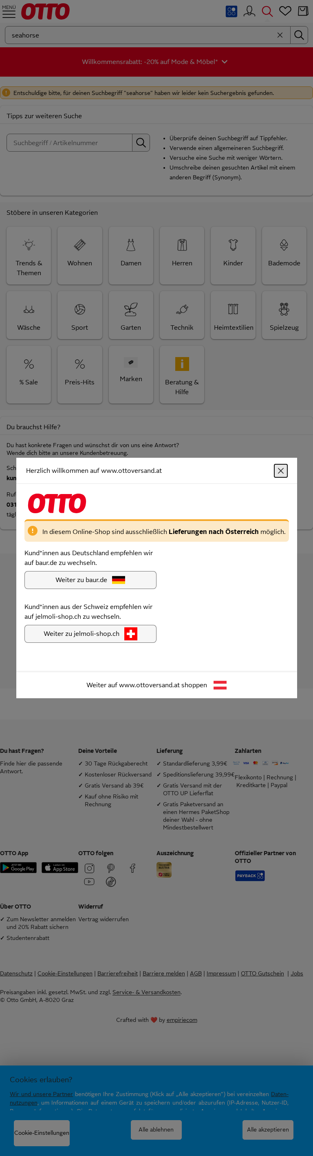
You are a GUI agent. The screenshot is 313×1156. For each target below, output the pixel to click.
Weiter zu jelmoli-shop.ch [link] (81, 633)
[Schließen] (280, 470)
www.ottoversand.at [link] (149, 685)
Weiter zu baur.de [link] (81, 579)
